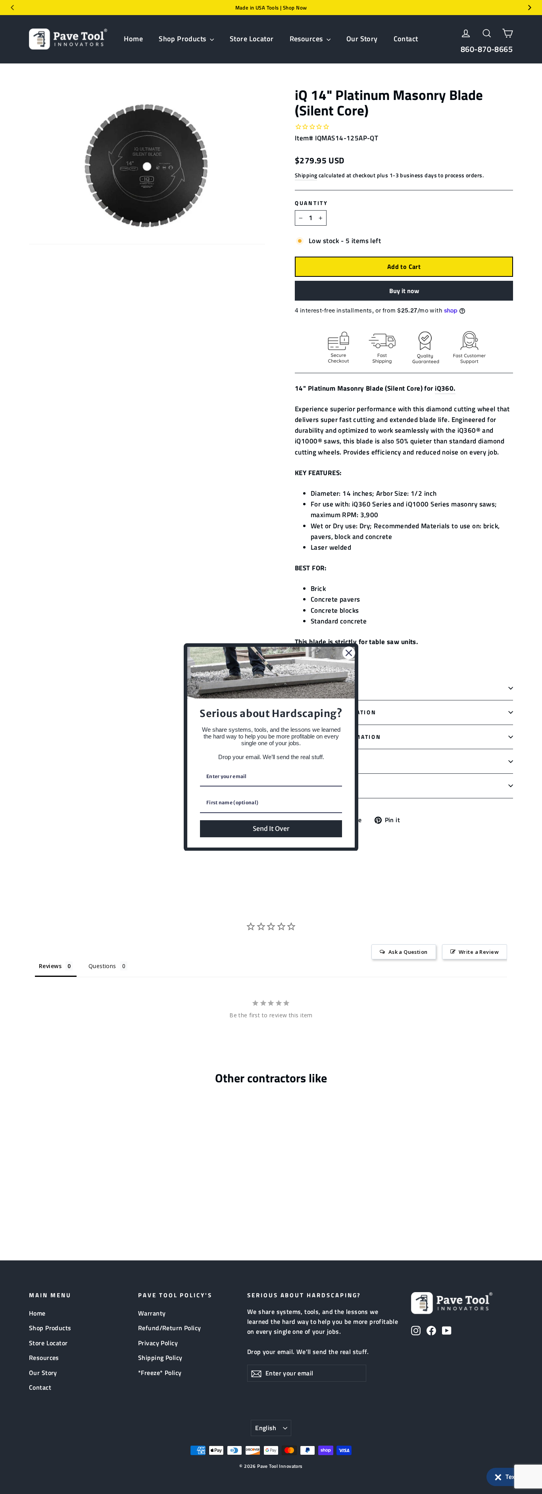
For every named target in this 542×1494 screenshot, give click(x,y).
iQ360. (445, 388)
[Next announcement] (529, 7)
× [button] (498, 1475)
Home (133, 38)
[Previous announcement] (12, 7)
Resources (307, 38)
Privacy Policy (158, 1343)
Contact (406, 38)
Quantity (311, 203)
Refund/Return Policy (169, 1328)
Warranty (151, 1313)
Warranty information (338, 737)
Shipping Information (335, 712)
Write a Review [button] (479, 951)
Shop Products (183, 38)
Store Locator (252, 38)
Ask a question (322, 786)
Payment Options (326, 761)
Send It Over (271, 828)
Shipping (306, 175)
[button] (510, 1477)
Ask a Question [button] (408, 951)
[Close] (348, 652)
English (266, 1428)
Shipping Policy (160, 1357)
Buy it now (404, 290)
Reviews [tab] (50, 966)
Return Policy (321, 688)
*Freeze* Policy (159, 1372)
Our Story (362, 38)
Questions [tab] (102, 966)
